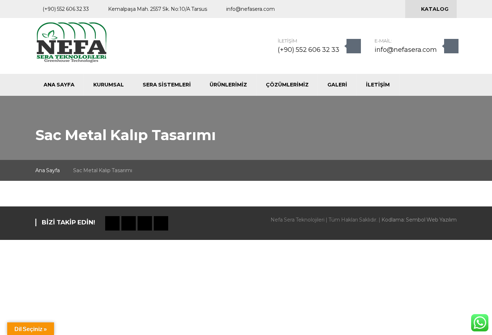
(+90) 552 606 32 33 (308, 50)
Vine (378, 9)
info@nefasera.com (406, 50)
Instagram (366, 9)
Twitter (354, 9)
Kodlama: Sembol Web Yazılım (419, 219)
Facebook (342, 9)
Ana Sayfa (47, 170)
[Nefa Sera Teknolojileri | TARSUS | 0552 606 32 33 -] (71, 42)
